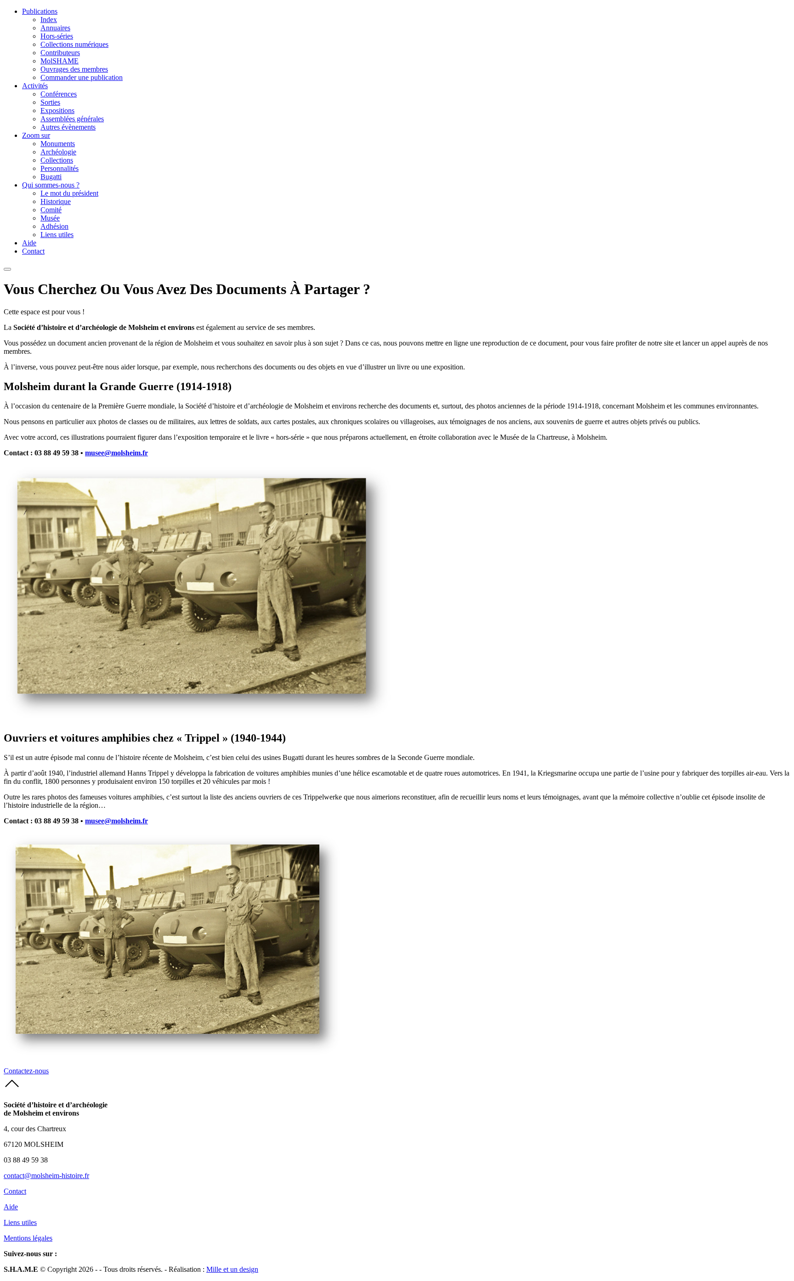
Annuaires (55, 28)
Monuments (57, 143)
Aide (29, 243)
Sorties (50, 102)
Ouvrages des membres (74, 69)
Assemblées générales (72, 119)
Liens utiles (57, 234)
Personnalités (59, 168)
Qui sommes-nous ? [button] (50, 185)
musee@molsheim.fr (116, 453)
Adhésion (54, 226)
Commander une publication (81, 77)
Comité (51, 210)
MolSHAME (59, 61)
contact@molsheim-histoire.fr (46, 1175)
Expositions (57, 110)
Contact (33, 251)
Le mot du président (69, 193)
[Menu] (7, 269)
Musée (50, 218)
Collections (56, 160)
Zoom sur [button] (36, 135)
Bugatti (51, 177)
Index (48, 19)
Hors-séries (56, 36)
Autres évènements (68, 127)
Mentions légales (28, 1238)
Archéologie (58, 152)
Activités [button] (35, 86)
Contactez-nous (26, 1071)
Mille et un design (232, 1269)
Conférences (58, 94)
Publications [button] (39, 11)
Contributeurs (60, 53)
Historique (55, 201)
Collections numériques (74, 44)
